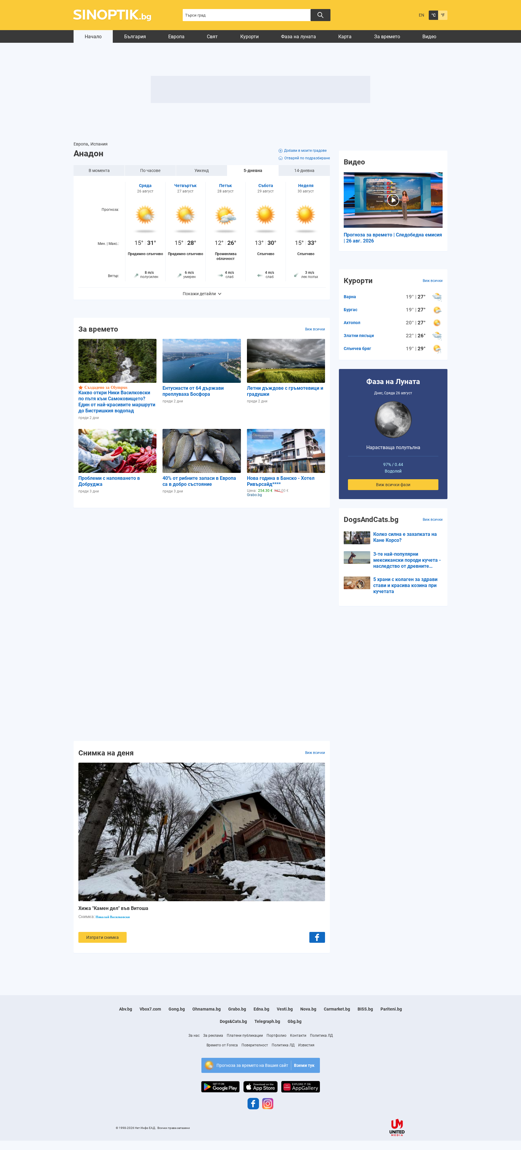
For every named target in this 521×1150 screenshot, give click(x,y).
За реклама (213, 1035)
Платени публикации (245, 1035)
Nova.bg (308, 1009)
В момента (99, 170)
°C (433, 15)
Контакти (298, 1035)
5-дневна (253, 170)
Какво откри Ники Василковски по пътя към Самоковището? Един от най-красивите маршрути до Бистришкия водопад (116, 402)
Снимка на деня (106, 753)
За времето (387, 36)
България (135, 36)
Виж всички (315, 329)
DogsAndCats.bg (371, 519)
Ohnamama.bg (206, 1009)
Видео (429, 36)
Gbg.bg (295, 1021)
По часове (150, 170)
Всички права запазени (173, 1128)
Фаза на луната (298, 36)
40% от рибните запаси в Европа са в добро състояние (199, 481)
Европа (176, 36)
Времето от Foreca (222, 1045)
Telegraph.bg (267, 1021)
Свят (212, 36)
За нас (194, 1035)
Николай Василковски (113, 917)
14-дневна (304, 170)
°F (443, 15)
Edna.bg (261, 1009)
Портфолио (276, 1035)
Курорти (249, 36)
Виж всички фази (393, 484)
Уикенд (201, 170)
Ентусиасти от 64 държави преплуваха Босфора (193, 391)
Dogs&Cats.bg (233, 1021)
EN (421, 15)
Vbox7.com (150, 1009)
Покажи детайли (199, 293)
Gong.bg (177, 1009)
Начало (93, 36)
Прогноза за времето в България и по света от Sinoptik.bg (116, 15)
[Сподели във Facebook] (317, 937)
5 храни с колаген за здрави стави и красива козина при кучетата (405, 585)
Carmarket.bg (337, 1009)
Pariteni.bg (391, 1009)
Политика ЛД (321, 1035)
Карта (345, 36)
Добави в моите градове (305, 150)
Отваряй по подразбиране (307, 158)
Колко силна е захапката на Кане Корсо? (405, 537)
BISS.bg (365, 1009)
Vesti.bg (285, 1009)
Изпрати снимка (102, 937)
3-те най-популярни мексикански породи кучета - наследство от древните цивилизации (407, 560)
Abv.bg (125, 1009)
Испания (99, 144)
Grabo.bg (237, 1009)
